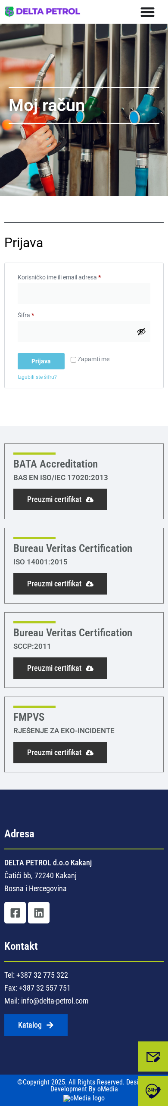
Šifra (39, 314)
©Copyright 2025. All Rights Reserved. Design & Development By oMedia (84, 1086)
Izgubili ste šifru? (37, 377)
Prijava (41, 361)
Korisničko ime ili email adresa (73, 276)
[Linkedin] (39, 912)
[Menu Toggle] (147, 11)
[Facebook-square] (15, 912)
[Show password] (141, 331)
